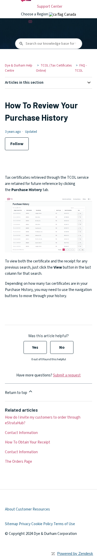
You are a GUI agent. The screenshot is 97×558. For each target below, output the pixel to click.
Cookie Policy (42, 524)
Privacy (25, 524)
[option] (62, 14)
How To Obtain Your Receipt (27, 442)
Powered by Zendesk (75, 553)
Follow (16, 144)
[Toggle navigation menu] (30, 21)
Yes (35, 347)
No (62, 347)
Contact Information (21, 433)
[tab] (62, 14)
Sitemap (11, 524)
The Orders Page (18, 461)
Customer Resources (33, 509)
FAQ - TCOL (81, 68)
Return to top (16, 392)
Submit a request (67, 375)
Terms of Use (64, 524)
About (10, 509)
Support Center (49, 6)
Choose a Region (35, 14)
